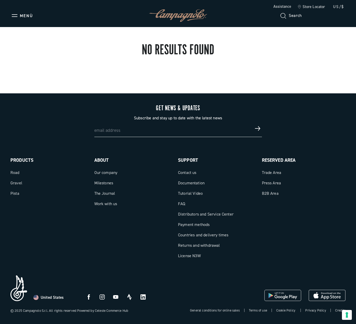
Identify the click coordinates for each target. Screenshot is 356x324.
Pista (14, 193)
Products (21, 160)
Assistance (282, 6)
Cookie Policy (285, 310)
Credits (340, 310)
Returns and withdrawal (199, 245)
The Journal (104, 193)
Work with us (105, 203)
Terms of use (258, 310)
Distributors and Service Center (206, 214)
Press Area (271, 183)
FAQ (181, 203)
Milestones (103, 183)
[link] (311, 7)
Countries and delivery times (203, 235)
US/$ (338, 7)
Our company (106, 172)
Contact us (187, 172)
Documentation (191, 183)
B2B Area (270, 193)
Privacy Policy (315, 310)
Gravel (16, 183)
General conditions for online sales (215, 310)
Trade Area (271, 172)
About (101, 160)
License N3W (189, 255)
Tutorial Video (190, 193)
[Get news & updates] (258, 128)
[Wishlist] (316, 15)
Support (188, 160)
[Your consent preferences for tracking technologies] (347, 315)
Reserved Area (279, 160)
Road (15, 172)
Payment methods (194, 224)
